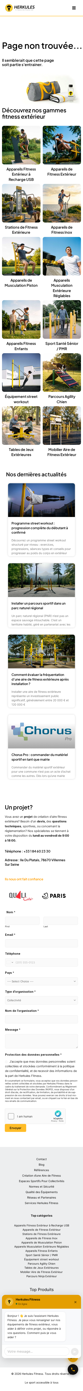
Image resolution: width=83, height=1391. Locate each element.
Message (12, 1030)
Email (10, 935)
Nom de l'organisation (22, 1011)
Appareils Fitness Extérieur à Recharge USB (21, 174)
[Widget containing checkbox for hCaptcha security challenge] (35, 1116)
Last (46, 926)
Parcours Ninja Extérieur (41, 1276)
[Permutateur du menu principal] (74, 8)
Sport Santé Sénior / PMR (42, 1255)
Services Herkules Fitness (41, 1203)
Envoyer (15, 1128)
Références (41, 1170)
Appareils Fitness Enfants (41, 1250)
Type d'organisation (20, 992)
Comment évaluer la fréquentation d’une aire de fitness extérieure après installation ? (40, 679)
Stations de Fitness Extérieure (41, 1234)
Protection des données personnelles (33, 1055)
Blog (41, 1164)
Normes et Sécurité (41, 1186)
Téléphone (12, 954)
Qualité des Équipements (42, 1192)
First (7, 926)
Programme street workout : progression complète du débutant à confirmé (39, 527)
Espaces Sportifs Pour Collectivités (41, 1181)
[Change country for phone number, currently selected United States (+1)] (9, 962)
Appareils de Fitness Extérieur (42, 1229)
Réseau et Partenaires (41, 1197)
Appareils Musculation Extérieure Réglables (41, 1246)
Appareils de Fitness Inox (41, 1238)
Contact (41, 1159)
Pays (9, 973)
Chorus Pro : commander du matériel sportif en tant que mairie (39, 757)
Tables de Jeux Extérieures (41, 1267)
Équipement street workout (41, 1259)
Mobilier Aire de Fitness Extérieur (41, 1272)
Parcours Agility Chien (41, 1263)
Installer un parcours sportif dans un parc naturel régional (38, 605)
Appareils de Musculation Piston (41, 1242)
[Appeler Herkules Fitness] (73, 1369)
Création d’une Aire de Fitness (41, 1175)
